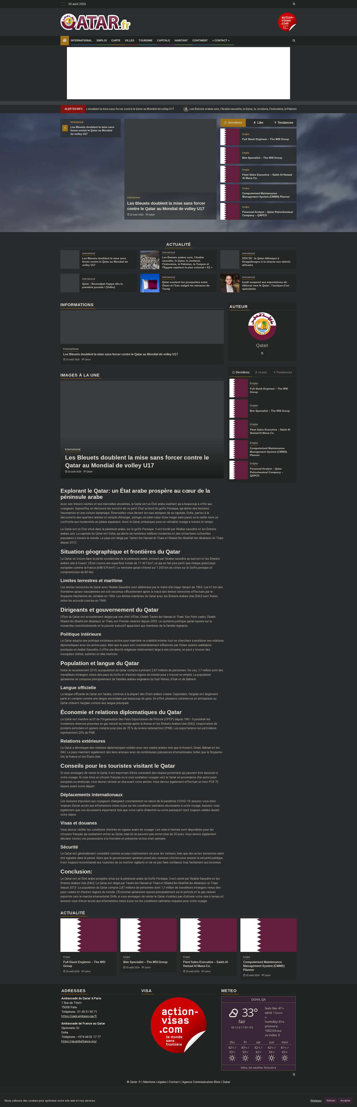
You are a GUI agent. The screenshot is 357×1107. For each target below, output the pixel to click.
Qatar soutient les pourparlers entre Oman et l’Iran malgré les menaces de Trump (186, 285)
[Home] (65, 40)
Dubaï (226, 1082)
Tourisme (145, 40)
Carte (115, 40)
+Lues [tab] (262, 372)
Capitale (163, 40)
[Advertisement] (178, 73)
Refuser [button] (331, 1100)
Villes (129, 40)
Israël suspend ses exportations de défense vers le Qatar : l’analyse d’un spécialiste (265, 285)
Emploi (102, 40)
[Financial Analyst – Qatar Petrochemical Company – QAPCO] (229, 211)
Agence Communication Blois (201, 1082)
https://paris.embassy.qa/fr (79, 1016)
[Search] (294, 40)
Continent (200, 40)
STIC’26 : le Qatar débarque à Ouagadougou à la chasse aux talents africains (266, 261)
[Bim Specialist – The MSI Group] (229, 155)
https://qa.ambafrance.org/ (79, 1041)
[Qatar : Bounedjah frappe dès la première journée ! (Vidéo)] (69, 283)
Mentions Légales (155, 1082)
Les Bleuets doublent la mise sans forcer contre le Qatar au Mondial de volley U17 (92, 130)
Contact (174, 1082)
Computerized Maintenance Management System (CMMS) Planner (268, 451)
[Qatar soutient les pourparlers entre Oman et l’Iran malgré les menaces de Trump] (149, 283)
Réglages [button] (316, 1100)
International (81, 40)
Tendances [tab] (285, 122)
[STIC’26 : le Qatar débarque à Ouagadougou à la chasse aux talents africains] (229, 259)
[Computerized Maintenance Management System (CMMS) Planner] (229, 192)
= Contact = (220, 40)
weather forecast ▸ (258, 1067)
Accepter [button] (345, 1100)
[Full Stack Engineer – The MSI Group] (229, 136)
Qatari (151, 214)
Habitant (181, 40)
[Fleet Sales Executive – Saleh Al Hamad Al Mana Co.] (229, 174)
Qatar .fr (135, 1082)
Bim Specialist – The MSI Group (262, 157)
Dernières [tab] (235, 122)
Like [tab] (260, 122)
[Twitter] (262, 353)
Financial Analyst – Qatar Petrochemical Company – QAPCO (266, 472)
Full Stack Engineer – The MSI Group (265, 139)
